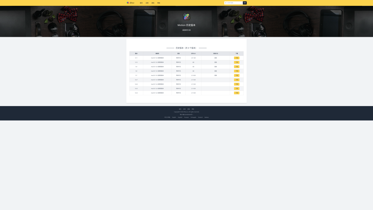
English (174, 117)
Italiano (207, 117)
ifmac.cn (186, 112)
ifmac (130, 2)
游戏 (153, 3)
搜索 (245, 3)
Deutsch (200, 117)
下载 (237, 58)
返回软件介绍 (186, 30)
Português (193, 117)
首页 (141, 3)
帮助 (158, 3)
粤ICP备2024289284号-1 (186, 114)
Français (186, 117)
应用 (147, 3)
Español (180, 117)
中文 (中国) (167, 117)
